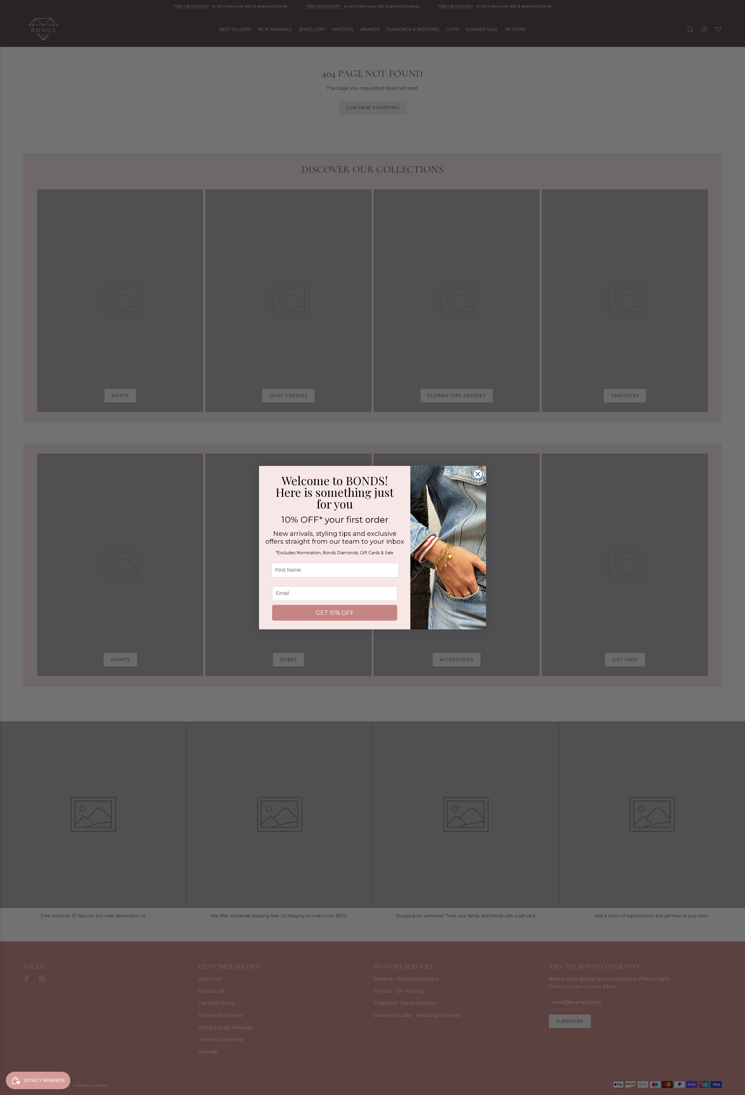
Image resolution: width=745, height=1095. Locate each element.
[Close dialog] (478, 474)
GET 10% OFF (335, 612)
